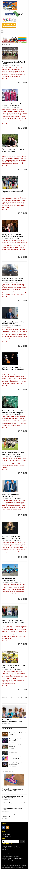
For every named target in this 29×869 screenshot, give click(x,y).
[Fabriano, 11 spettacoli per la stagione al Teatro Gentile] (14, 528)
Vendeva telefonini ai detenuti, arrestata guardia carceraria (13, 279)
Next (26, 697)
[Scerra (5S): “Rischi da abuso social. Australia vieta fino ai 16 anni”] (14, 711)
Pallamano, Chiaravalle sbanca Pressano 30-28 (16, 745)
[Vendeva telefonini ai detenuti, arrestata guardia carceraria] (14, 270)
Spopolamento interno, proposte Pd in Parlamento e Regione (12, 796)
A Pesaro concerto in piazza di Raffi (12, 192)
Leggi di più (4, 78)
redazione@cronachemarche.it (15, 858)
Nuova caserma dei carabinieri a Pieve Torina (12, 808)
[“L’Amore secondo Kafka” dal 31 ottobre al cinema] (14, 140)
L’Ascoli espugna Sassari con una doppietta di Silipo (17, 739)
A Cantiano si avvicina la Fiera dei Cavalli (14, 63)
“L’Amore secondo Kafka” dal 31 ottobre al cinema (13, 150)
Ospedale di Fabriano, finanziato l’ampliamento (11, 815)
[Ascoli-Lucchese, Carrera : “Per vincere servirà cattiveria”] (14, 444)
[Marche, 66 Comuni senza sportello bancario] (14, 486)
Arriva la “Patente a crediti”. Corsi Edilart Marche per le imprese (14, 412)
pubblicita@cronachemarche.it (14, 860)
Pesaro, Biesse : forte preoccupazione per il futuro (12, 579)
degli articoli (6, 834)
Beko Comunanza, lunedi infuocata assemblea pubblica (17, 757)
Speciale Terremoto (8, 771)
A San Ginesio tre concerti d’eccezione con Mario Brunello (13, 368)
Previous (4, 697)
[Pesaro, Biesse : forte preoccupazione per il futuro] (14, 570)
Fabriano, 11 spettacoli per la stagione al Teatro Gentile (12, 537)
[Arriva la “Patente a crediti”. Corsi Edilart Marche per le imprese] (14, 402)
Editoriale (5, 702)
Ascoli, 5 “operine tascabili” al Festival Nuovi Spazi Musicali (12, 235)
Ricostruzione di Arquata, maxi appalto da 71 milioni (12, 790)
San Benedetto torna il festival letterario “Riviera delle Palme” (13, 621)
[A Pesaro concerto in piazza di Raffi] (14, 182)
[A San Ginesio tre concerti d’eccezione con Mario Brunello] (14, 358)
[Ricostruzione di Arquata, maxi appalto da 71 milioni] (14, 780)
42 (21, 697)
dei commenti (6, 836)
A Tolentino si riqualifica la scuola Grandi (13, 803)
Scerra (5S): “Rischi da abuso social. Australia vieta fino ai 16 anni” (14, 720)
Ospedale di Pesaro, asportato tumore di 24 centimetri (12, 105)
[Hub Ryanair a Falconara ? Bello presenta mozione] (14, 313)
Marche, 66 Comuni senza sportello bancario (11, 495)
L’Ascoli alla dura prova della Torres (17, 751)
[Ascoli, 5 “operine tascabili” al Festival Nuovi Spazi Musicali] (14, 226)
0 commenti (16, 65)
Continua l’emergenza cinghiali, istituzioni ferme (13, 666)
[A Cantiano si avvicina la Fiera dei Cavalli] (14, 53)
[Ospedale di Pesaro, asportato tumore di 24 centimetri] (14, 95)
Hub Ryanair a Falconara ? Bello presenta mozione (13, 323)
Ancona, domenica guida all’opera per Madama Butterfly (17, 763)
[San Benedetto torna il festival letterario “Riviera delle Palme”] (14, 612)
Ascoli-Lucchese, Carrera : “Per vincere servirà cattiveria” (13, 453)
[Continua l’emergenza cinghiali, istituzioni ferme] (14, 657)
